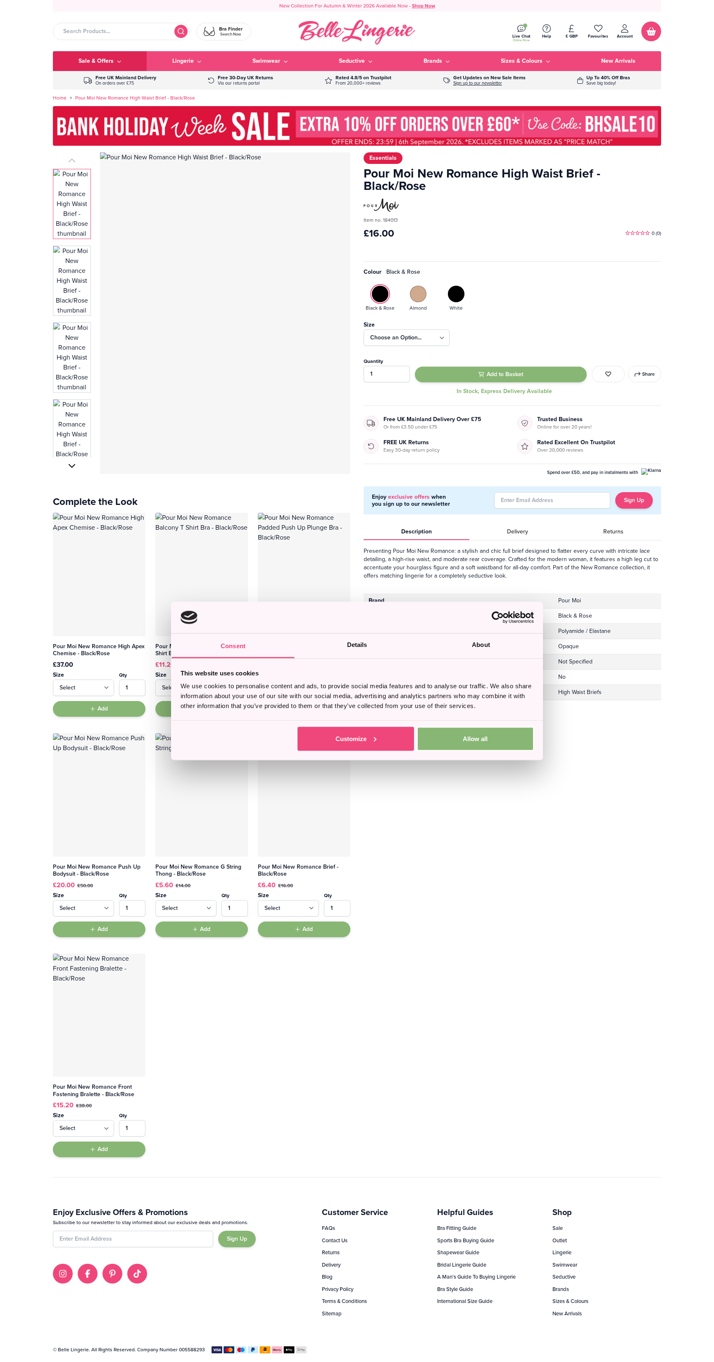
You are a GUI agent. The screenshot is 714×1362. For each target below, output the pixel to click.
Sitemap (332, 1313)
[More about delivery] (120, 80)
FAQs (328, 1228)
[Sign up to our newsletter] (484, 80)
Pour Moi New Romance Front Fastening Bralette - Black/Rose (93, 1090)
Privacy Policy (337, 1289)
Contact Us (334, 1240)
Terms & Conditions (344, 1301)
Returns (331, 1252)
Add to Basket (505, 374)
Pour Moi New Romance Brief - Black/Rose (298, 870)
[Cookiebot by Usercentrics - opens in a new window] (498, 617)
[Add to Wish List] (608, 374)
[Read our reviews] (358, 80)
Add (103, 708)
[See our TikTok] (137, 1274)
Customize (351, 738)
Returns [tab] (613, 531)
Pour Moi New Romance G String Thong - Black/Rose (198, 870)
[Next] (72, 465)
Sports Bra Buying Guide (465, 1240)
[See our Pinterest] (112, 1274)
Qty (123, 675)
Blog (327, 1277)
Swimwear (564, 1265)
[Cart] (651, 31)
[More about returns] (240, 80)
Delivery (331, 1265)
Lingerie (561, 1252)
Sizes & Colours (570, 1301)
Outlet (559, 1240)
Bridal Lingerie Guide (461, 1265)
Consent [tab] (233, 645)
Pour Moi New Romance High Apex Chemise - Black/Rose (99, 650)
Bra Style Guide (455, 1289)
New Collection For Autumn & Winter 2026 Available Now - (357, 5)
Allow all (475, 738)
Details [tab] (357, 644)
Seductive (564, 1277)
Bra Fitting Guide (456, 1228)
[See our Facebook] (88, 1274)
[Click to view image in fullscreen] (225, 313)
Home (60, 98)
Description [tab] (416, 531)
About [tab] (481, 644)
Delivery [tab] (517, 531)
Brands (560, 1289)
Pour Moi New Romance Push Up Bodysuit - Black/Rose (96, 870)
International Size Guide (465, 1301)
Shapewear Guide (458, 1252)
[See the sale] (603, 80)
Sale (557, 1228)
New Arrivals (567, 1313)
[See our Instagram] (63, 1274)
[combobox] (121, 31)
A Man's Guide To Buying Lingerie (476, 1277)
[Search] (181, 31)
